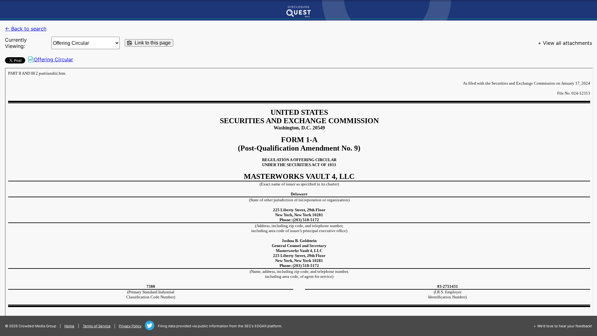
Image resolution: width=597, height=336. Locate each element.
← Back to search (25, 29)
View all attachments (567, 43)
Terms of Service (97, 326)
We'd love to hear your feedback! (564, 326)
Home (69, 326)
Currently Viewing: (16, 43)
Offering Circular (53, 59)
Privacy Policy (130, 326)
